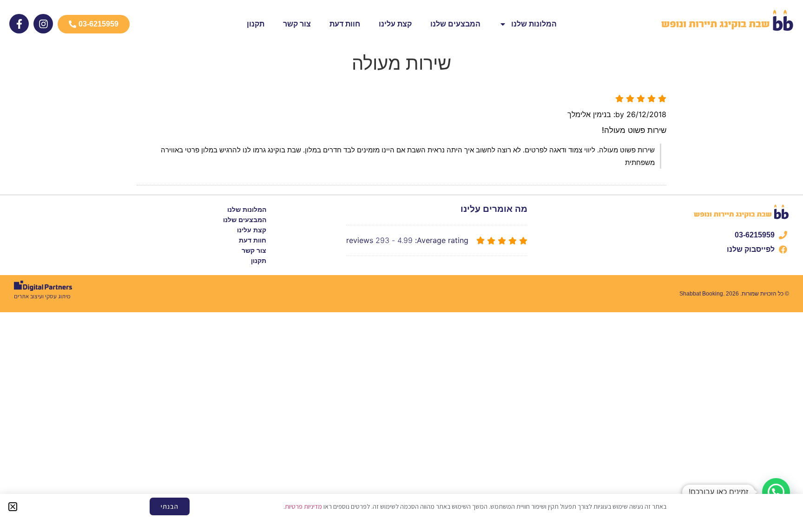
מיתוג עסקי (58, 296)
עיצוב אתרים (28, 296)
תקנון (255, 24)
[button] (776, 492)
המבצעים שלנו (455, 24)
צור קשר (297, 24)
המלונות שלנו (534, 24)
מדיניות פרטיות (303, 506)
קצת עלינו (395, 24)
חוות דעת (344, 24)
